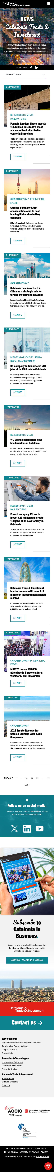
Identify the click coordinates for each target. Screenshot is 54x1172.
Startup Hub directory (9, 1069)
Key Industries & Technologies (12, 1062)
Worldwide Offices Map (10, 1082)
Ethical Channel (11, 1152)
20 (27, 779)
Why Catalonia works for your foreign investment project (21, 1043)
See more (19, 158)
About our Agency (8, 1079)
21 (33, 779)
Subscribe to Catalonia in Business (27, 960)
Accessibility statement (29, 1152)
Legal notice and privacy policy (19, 1149)
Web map (44, 1152)
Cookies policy (40, 1149)
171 (48, 779)
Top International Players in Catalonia (15, 1046)
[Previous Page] (9, 778)
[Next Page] (27, 784)
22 (38, 779)
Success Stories (7, 1053)
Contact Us (6, 1085)
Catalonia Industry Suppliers (12, 1066)
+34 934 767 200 (42, 1157)
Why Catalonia (9, 1039)
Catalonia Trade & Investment (17, 1074)
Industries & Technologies (15, 1058)
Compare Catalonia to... (10, 1050)
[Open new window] (48, 1166)
